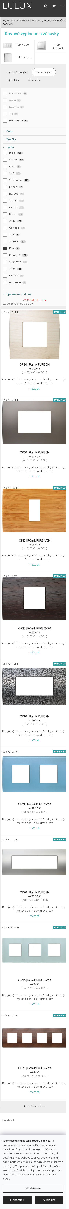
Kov (13, 248)
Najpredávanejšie (16, 72)
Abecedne (34, 80)
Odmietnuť (17, 1200)
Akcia (14, 100)
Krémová (17, 255)
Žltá (13, 234)
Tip (13, 113)
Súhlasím (49, 1200)
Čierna (16, 159)
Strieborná (18, 180)
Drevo (15, 214)
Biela (15, 152)
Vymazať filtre (33, 300)
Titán (15, 268)
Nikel (14, 166)
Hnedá (15, 187)
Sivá (14, 173)
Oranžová (17, 262)
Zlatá (15, 221)
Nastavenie (33, 1188)
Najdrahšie (12, 80)
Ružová (15, 193)
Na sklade (17, 93)
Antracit (16, 241)
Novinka (16, 107)
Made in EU (17, 120)
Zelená (16, 200)
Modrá (16, 207)
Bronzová (17, 282)
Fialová (15, 275)
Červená (16, 227)
